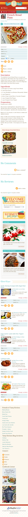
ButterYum (4, 414)
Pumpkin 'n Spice (6, 429)
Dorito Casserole (6, 382)
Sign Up (5, 205)
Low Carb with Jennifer (8, 425)
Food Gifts (6, 222)
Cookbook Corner (8, 467)
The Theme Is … (6, 448)
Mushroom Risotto (7, 155)
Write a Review (22, 188)
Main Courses (9, 12)
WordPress (16, 513)
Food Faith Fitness (7, 416)
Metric (12, 58)
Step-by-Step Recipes (7, 446)
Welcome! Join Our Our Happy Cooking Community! (13, 200)
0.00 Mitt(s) (25, 46)
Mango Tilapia (5, 310)
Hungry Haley (5, 420)
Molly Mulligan (16, 337)
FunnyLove (5, 418)
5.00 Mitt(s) (25, 297)
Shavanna (15, 312)
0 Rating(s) (20, 46)
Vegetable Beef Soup (7, 143)
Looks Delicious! (6, 442)
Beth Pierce (16, 360)
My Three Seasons (7, 427)
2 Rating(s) (20, 392)
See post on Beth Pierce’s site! (11, 23)
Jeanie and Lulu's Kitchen (8, 422)
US (8, 58)
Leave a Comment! (21, 170)
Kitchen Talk (5, 440)
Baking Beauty (5, 409)
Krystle (15, 383)
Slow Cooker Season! (9, 251)
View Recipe (21, 246)
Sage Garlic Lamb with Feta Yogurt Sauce (12, 334)
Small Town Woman (7, 433)
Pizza (6, 21)
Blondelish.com (17, 289)
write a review (7, 71)
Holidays (4, 438)
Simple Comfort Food (7, 431)
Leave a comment (8, 69)
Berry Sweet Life (6, 412)
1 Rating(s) (20, 297)
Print (5, 66)
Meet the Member (6, 444)
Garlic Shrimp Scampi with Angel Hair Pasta (13, 286)
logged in (9, 174)
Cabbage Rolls (5, 358)
